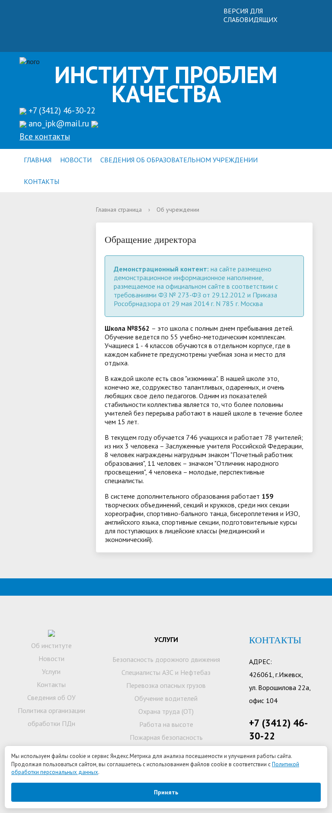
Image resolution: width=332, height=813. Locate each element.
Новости (51, 658)
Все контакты (44, 136)
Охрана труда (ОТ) (166, 711)
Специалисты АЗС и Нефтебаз (166, 672)
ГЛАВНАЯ (37, 159)
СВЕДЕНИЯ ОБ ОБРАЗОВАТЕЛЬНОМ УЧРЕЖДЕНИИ (179, 159)
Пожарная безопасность (166, 737)
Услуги (51, 671)
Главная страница (119, 209)
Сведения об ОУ (51, 697)
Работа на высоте (166, 724)
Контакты (51, 684)
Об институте (51, 645)
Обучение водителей (166, 698)
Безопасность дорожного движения (166, 659)
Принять (166, 792)
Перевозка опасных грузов (166, 685)
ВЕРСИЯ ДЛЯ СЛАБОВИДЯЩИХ (250, 15)
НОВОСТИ (76, 159)
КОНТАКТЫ (41, 181)
